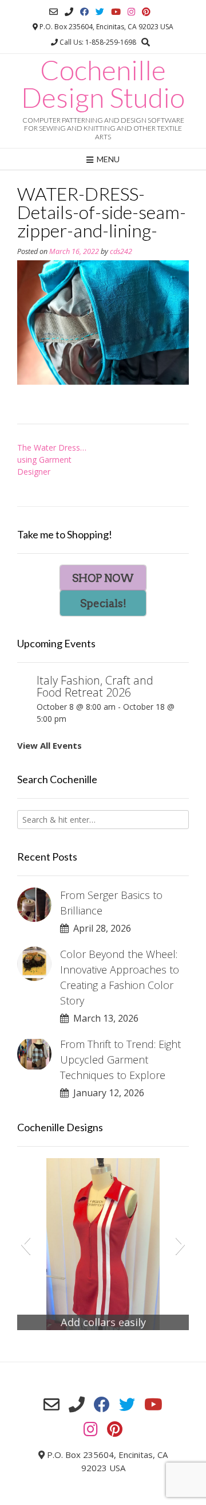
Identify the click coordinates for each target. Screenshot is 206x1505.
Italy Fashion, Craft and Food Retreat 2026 (95, 686)
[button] (25, 1244)
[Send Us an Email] (53, 11)
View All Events (49, 745)
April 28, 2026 (100, 928)
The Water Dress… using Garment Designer (51, 459)
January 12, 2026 (106, 1092)
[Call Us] (69, 11)
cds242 (121, 251)
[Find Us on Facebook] (84, 11)
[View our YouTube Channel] (116, 11)
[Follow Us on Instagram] (131, 11)
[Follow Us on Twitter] (100, 11)
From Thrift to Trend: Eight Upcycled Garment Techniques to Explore (120, 1059)
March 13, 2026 (103, 1018)
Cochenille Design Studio (103, 83)
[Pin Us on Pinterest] (146, 11)
